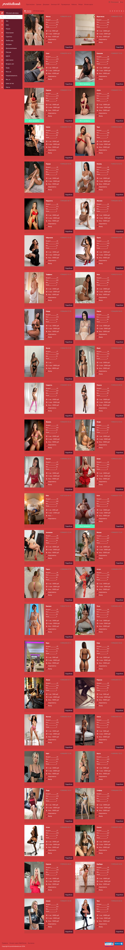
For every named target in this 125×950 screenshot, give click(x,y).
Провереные (65, 4)
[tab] (27, 11)
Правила (5, 943)
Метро (80, 4)
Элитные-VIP (55, 4)
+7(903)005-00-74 (65, 201)
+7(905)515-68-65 (116, 459)
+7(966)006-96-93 (116, 311)
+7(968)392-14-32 (65, 16)
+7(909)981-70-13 (116, 753)
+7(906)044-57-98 (65, 311)
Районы (74, 4)
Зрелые (38, 4)
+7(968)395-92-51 (65, 422)
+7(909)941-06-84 (116, 127)
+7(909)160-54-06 (65, 164)
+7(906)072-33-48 (65, 237)
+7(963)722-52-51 (116, 164)
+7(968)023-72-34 (116, 16)
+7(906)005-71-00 (65, 127)
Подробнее (68, 47)
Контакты (31, 943)
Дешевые (46, 4)
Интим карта (88, 4)
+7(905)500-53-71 (65, 643)
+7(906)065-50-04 (116, 643)
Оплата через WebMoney (17, 943)
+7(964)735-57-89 (65, 348)
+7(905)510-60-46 (116, 385)
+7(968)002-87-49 (116, 237)
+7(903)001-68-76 (116, 201)
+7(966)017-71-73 (65, 274)
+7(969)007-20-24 (65, 385)
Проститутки (30, 4)
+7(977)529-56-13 (65, 495)
